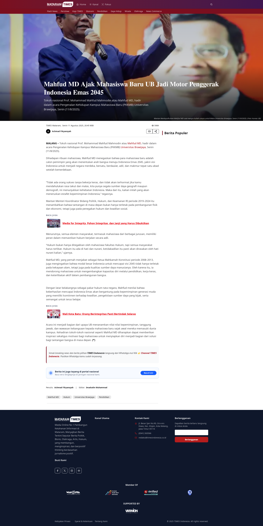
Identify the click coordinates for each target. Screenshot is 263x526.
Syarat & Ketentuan (84, 521)
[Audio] (149, 131)
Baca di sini (148, 373)
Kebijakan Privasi (62, 521)
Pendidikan (102, 11)
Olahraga (138, 11)
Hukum (66, 397)
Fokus (108, 4)
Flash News (52, 11)
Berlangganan (191, 439)
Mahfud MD (134, 143)
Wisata (128, 11)
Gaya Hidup (116, 11)
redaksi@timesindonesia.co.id (152, 437)
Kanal (95, 4)
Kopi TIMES (77, 11)
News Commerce (154, 11)
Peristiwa (65, 11)
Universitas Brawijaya (133, 147)
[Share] (156, 131)
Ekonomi (90, 11)
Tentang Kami (101, 521)
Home (83, 4)
